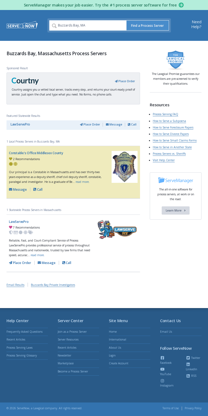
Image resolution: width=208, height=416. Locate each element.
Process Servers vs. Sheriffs (169, 154)
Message (115, 124)
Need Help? (196, 24)
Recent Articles (15, 339)
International (117, 339)
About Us (115, 347)
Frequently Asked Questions (24, 332)
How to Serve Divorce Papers (171, 134)
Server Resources (68, 339)
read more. (83, 182)
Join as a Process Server (72, 332)
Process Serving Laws (19, 347)
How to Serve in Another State (172, 147)
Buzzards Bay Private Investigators (53, 285)
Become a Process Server (73, 371)
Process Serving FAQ (165, 114)
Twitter (195, 358)
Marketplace (66, 363)
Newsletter (64, 355)
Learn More (174, 210)
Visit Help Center (164, 160)
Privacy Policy (193, 408)
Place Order (126, 81)
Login (112, 355)
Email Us (166, 332)
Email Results (15, 285)
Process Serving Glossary (21, 355)
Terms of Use (170, 408)
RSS (193, 376)
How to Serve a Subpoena (169, 121)
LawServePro (20, 124)
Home (113, 332)
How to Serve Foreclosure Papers (173, 127)
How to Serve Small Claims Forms (175, 140)
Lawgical (38, 408)
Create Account (118, 363)
